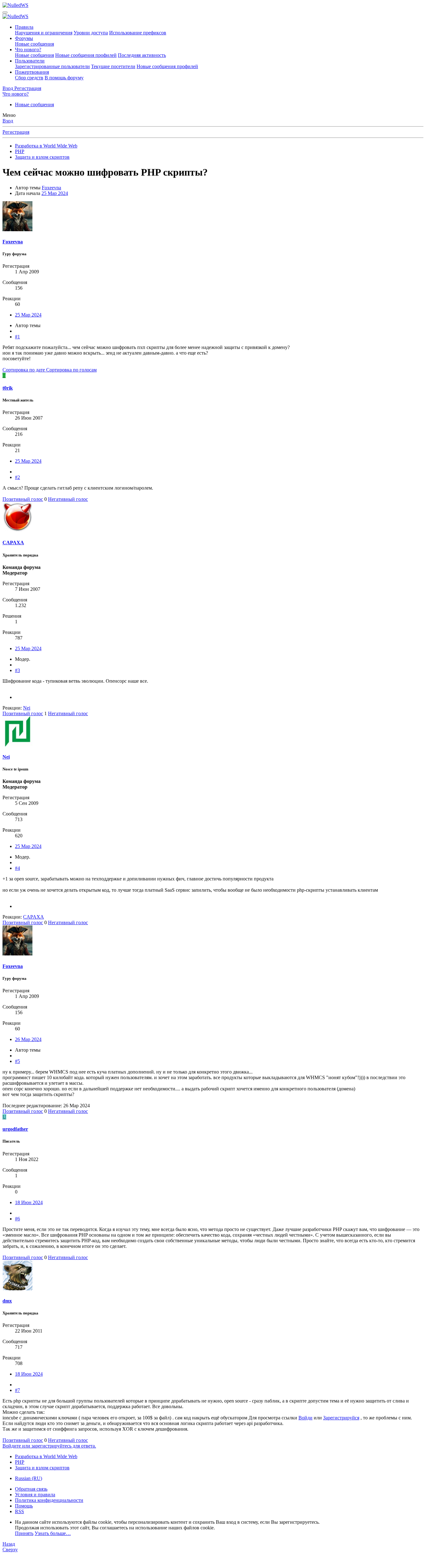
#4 (17, 868)
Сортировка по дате (24, 369)
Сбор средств (29, 77)
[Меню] (4, 12)
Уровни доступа (91, 32)
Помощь (24, 1505)
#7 (17, 1390)
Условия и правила (35, 1494)
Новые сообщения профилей (86, 55)
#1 (17, 336)
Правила (24, 27)
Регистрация (15, 132)
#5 (17, 1061)
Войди (305, 1417)
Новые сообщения (34, 44)
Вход (7, 120)
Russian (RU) (28, 1478)
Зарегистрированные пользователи (52, 66)
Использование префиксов (137, 32)
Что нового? (28, 49)
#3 (17, 670)
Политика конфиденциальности (49, 1500)
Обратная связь (31, 1489)
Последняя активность (142, 55)
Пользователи (30, 60)
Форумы (24, 38)
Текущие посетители (113, 66)
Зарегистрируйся (341, 1417)
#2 (17, 477)
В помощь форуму (64, 77)
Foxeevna (51, 187)
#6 (17, 1218)
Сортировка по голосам (71, 369)
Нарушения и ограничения (43, 32)
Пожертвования (32, 72)
